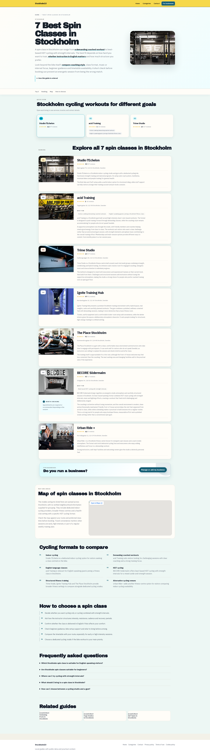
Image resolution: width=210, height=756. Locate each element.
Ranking (44, 92)
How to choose (60, 92)
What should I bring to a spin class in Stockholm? (63, 682)
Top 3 (37, 92)
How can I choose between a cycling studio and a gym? (65, 689)
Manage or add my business (153, 470)
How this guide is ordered (48, 78)
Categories (147, 3)
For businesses (168, 3)
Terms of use (160, 745)
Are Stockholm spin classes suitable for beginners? (64, 669)
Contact (157, 3)
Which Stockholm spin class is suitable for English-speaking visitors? (72, 663)
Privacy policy (149, 745)
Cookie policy (170, 745)
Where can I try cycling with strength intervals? (62, 676)
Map (51, 92)
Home (138, 3)
